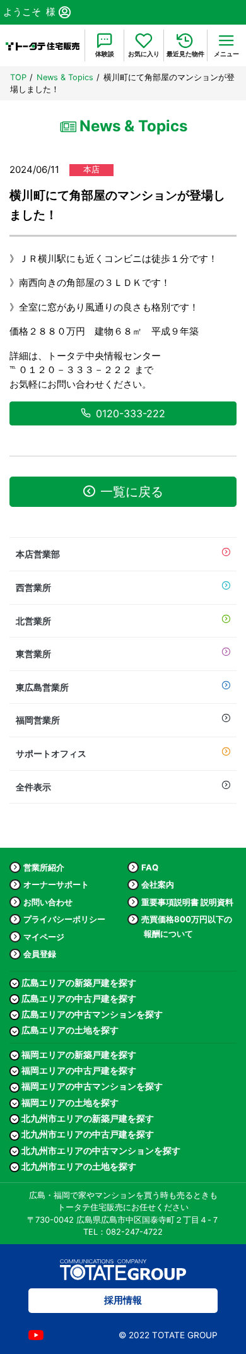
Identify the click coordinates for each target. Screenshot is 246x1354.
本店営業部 (38, 554)
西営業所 (33, 587)
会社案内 (157, 884)
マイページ (43, 937)
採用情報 (123, 1300)
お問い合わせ (48, 902)
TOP (18, 77)
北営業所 (33, 620)
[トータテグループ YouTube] (36, 1335)
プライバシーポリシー (64, 919)
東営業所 (33, 653)
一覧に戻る (131, 491)
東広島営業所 (42, 687)
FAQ (149, 867)
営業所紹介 (43, 867)
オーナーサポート (56, 884)
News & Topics (65, 77)
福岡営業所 (38, 720)
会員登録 (39, 954)
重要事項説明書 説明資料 (187, 902)
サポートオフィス (51, 753)
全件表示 (33, 786)
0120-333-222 (130, 413)
